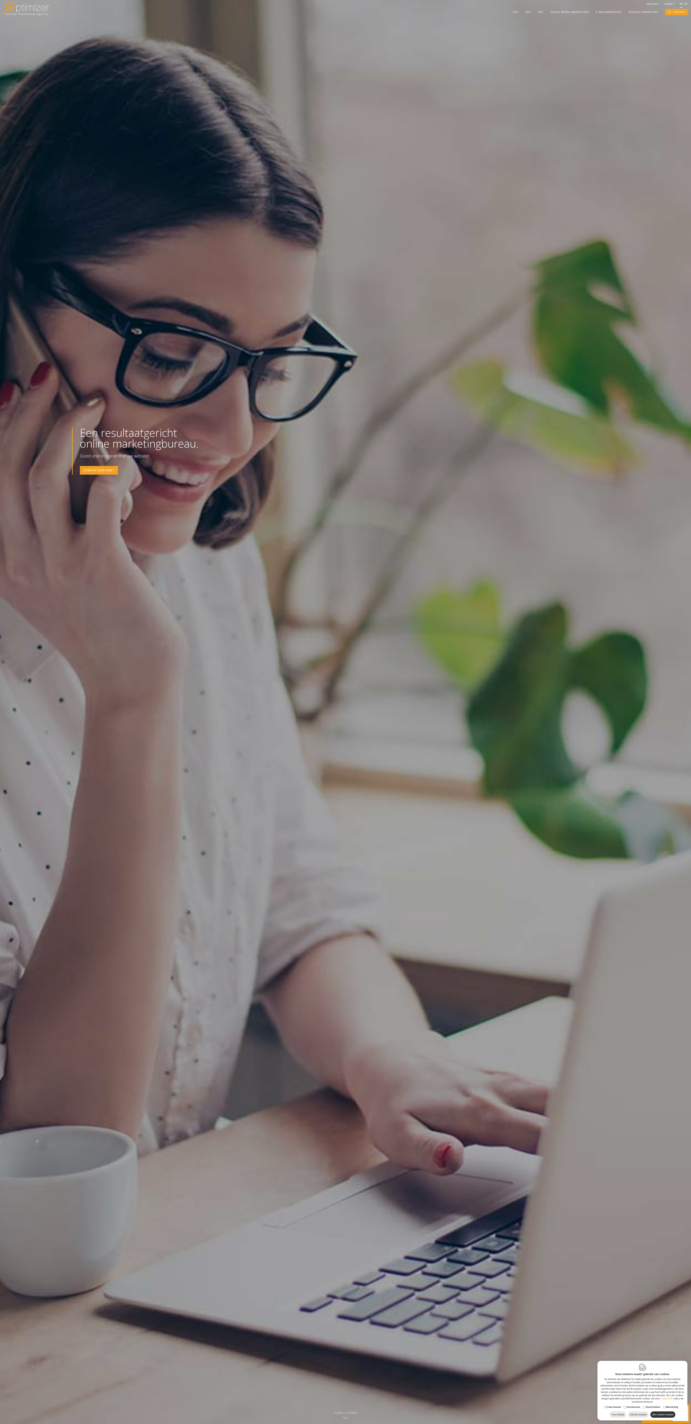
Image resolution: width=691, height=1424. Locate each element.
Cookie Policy (667, 1398)
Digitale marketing (643, 12)
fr (686, 4)
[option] (345, 712)
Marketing (672, 1407)
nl (681, 4)
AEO (528, 12)
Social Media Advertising (569, 12)
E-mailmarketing (609, 12)
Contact (679, 12)
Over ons (652, 4)
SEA (540, 12)
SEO (515, 12)
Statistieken (653, 1407)
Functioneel (614, 1407)
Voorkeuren (633, 1407)
